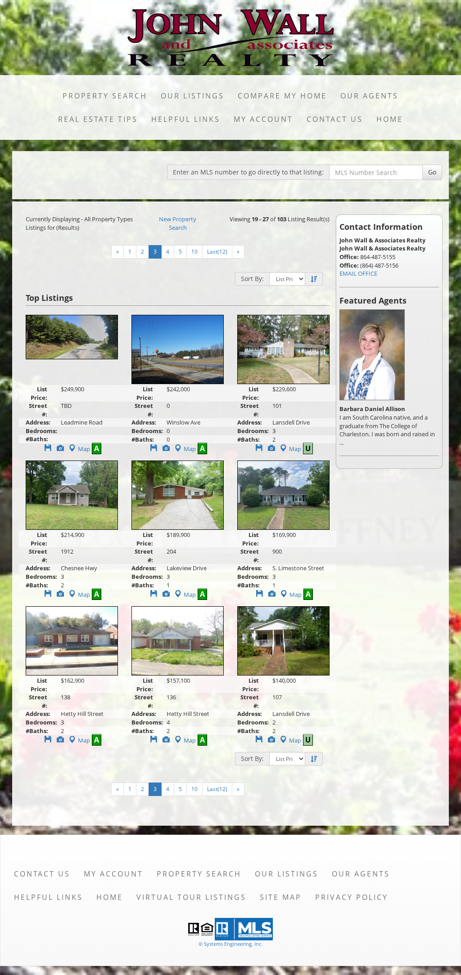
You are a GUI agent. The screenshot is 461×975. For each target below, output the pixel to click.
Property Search (105, 96)
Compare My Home (282, 96)
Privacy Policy (351, 897)
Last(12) (217, 251)
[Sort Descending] (314, 279)
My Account (263, 119)
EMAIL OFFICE (358, 273)
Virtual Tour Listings (191, 897)
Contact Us (335, 119)
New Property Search (177, 223)
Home (389, 119)
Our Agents (369, 96)
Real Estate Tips (98, 119)
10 (194, 251)
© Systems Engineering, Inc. (230, 943)
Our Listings (192, 96)
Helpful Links (185, 119)
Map (84, 449)
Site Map (281, 897)
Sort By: (252, 278)
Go (432, 172)
